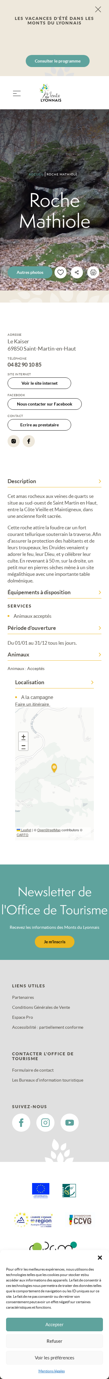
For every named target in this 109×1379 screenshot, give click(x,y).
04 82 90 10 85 (24, 365)
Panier (94, 96)
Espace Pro (22, 1017)
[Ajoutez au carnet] (60, 272)
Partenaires (23, 997)
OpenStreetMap (49, 829)
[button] (100, 1258)
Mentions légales (51, 1371)
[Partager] (77, 272)
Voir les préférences (54, 1357)
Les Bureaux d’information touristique (47, 1080)
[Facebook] (29, 441)
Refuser (54, 1341)
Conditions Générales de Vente (41, 1007)
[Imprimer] (93, 272)
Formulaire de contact (33, 1070)
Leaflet (25, 829)
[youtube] (70, 1123)
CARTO (22, 834)
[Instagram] (14, 441)
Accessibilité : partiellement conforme (47, 1027)
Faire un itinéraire (32, 704)
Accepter (54, 1324)
